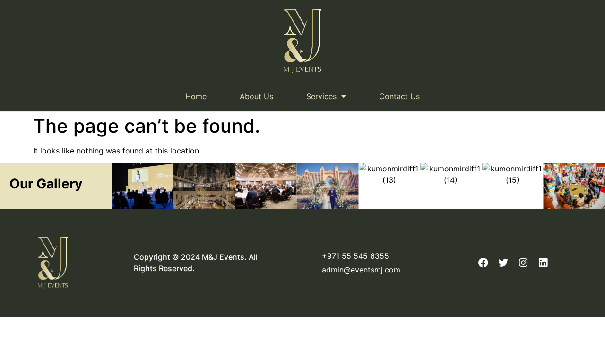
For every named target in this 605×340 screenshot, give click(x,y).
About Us (256, 96)
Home (196, 96)
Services (321, 96)
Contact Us (399, 96)
